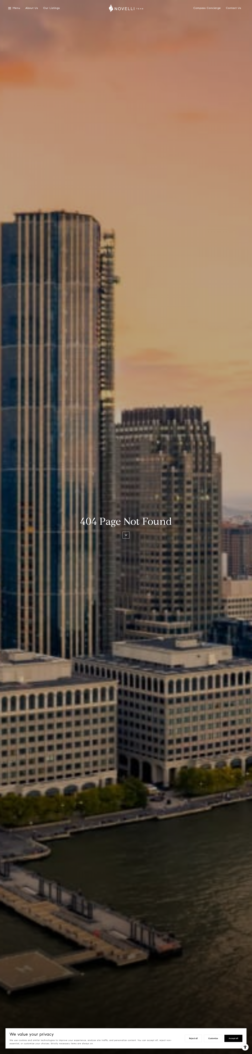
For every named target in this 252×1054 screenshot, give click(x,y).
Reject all (193, 1038)
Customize (213, 1038)
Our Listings (51, 8)
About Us (31, 8)
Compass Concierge (207, 8)
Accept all (233, 1038)
